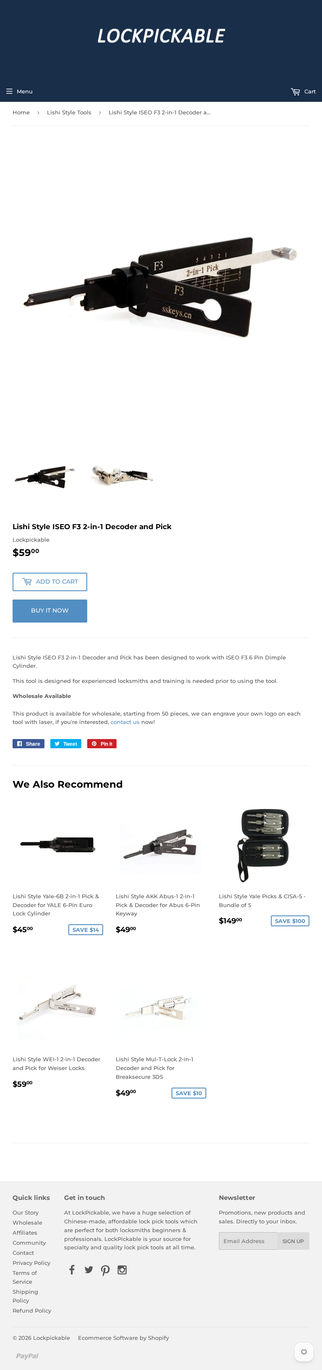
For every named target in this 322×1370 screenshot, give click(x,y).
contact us (125, 722)
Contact (23, 1252)
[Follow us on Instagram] (122, 1270)
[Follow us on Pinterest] (105, 1270)
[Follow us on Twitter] (88, 1270)
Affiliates (25, 1232)
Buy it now (50, 610)
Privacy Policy (31, 1262)
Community (29, 1242)
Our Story (26, 1212)
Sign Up (293, 1241)
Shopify (158, 1337)
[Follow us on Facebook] (71, 1270)
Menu (25, 91)
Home (21, 112)
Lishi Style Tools (69, 112)
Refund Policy (32, 1310)
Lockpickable (51, 1337)
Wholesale (27, 1222)
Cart (309, 91)
